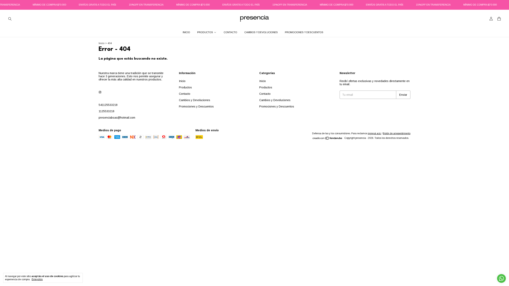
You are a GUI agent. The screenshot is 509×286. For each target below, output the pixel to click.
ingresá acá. (374, 133)
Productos (205, 32)
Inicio (186, 32)
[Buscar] (10, 19)
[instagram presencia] (100, 92)
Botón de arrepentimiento (396, 133)
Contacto (230, 32)
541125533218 (108, 104)
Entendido (37, 279)
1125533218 (106, 111)
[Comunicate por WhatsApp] (501, 278)
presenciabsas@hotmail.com (117, 117)
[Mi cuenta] (491, 19)
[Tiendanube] (327, 139)
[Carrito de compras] (499, 19)
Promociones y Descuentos (304, 32)
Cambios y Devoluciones (261, 32)
